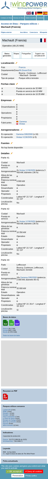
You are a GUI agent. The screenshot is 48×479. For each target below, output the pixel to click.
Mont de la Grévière (9, 422)
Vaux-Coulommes (9, 417)
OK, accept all (15, 471)
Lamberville (7, 410)
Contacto (40, 18)
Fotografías (26, 53)
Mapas (16, 53)
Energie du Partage (9, 420)
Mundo (5, 332)
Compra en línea (6, 18)
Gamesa (23, 122)
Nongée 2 (6, 413)
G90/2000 (28, 134)
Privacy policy (31, 476)
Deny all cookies (34, 471)
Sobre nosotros (31, 18)
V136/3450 (27, 137)
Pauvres (5, 423)
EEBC (5, 411)
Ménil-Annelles (8, 425)
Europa (5, 330)
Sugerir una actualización (39, 54)
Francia (22, 67)
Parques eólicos (28, 24)
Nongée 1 (6, 415)
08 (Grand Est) (25, 70)
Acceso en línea (19, 18)
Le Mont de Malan (9, 418)
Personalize (18, 476)
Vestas (22, 124)
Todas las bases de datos (11, 335)
